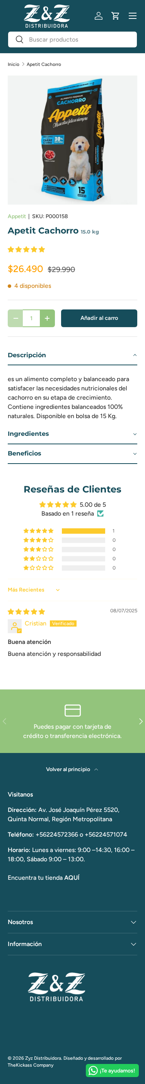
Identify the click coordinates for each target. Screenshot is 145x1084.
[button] (115, 15)
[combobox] (72, 39)
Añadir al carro (99, 317)
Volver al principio (68, 769)
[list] (72, 140)
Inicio (13, 64)
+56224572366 (57, 834)
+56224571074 (106, 834)
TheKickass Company (30, 1065)
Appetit (17, 216)
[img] (26, 611)
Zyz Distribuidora (43, 1058)
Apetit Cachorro (44, 64)
